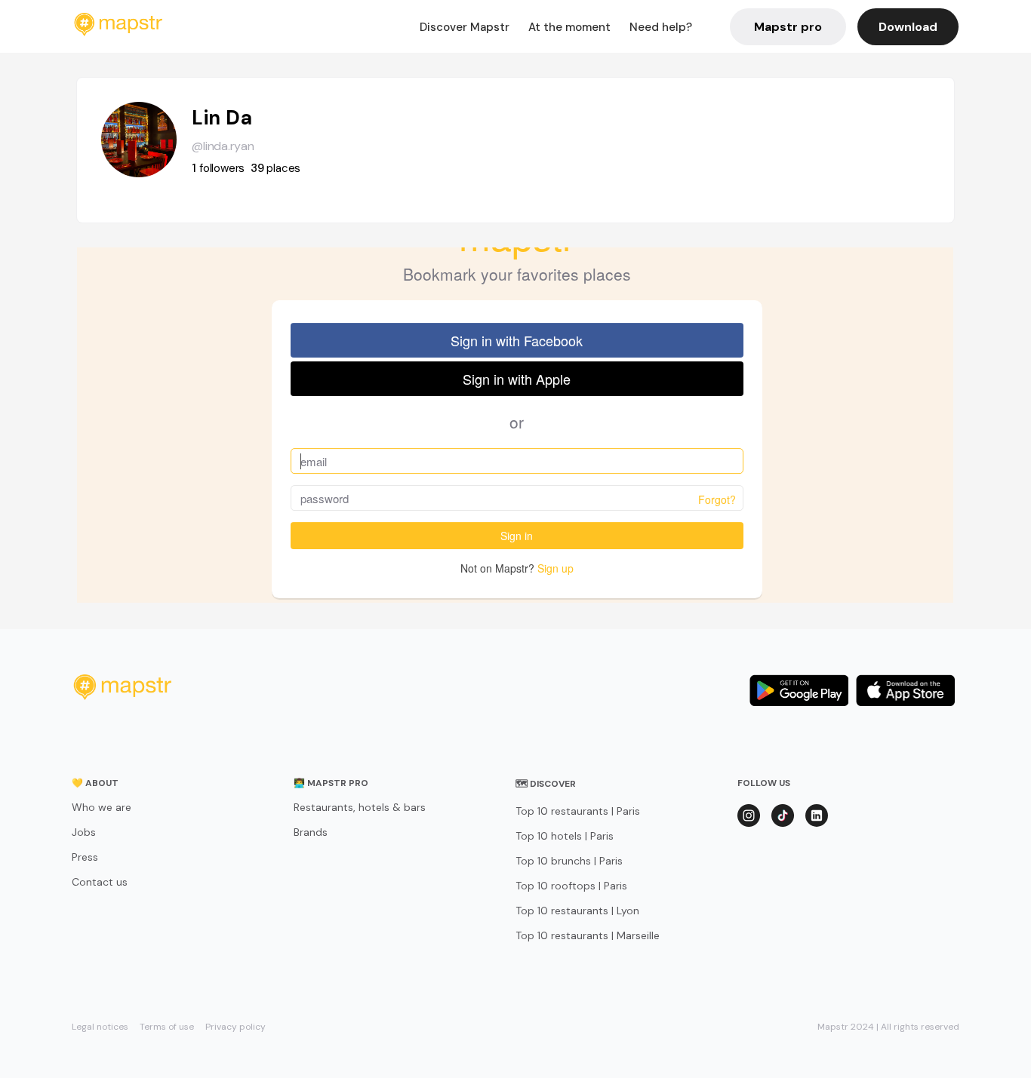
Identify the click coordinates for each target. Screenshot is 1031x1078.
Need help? (660, 27)
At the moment (569, 27)
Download (908, 27)
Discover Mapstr (464, 27)
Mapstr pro (788, 27)
